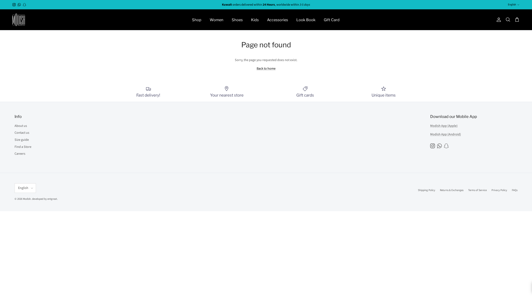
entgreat (52, 199)
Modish (27, 199)
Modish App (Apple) (444, 126)
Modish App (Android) (445, 134)
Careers (20, 153)
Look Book (305, 20)
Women (216, 20)
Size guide (22, 139)
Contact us (22, 132)
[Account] (498, 19)
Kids (255, 20)
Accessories (277, 20)
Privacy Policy (499, 190)
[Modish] (18, 19)
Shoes (237, 20)
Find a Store (23, 147)
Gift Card (332, 20)
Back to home (266, 68)
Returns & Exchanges (451, 190)
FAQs (514, 190)
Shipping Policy (426, 190)
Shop (196, 20)
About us (21, 126)
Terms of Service (477, 190)
